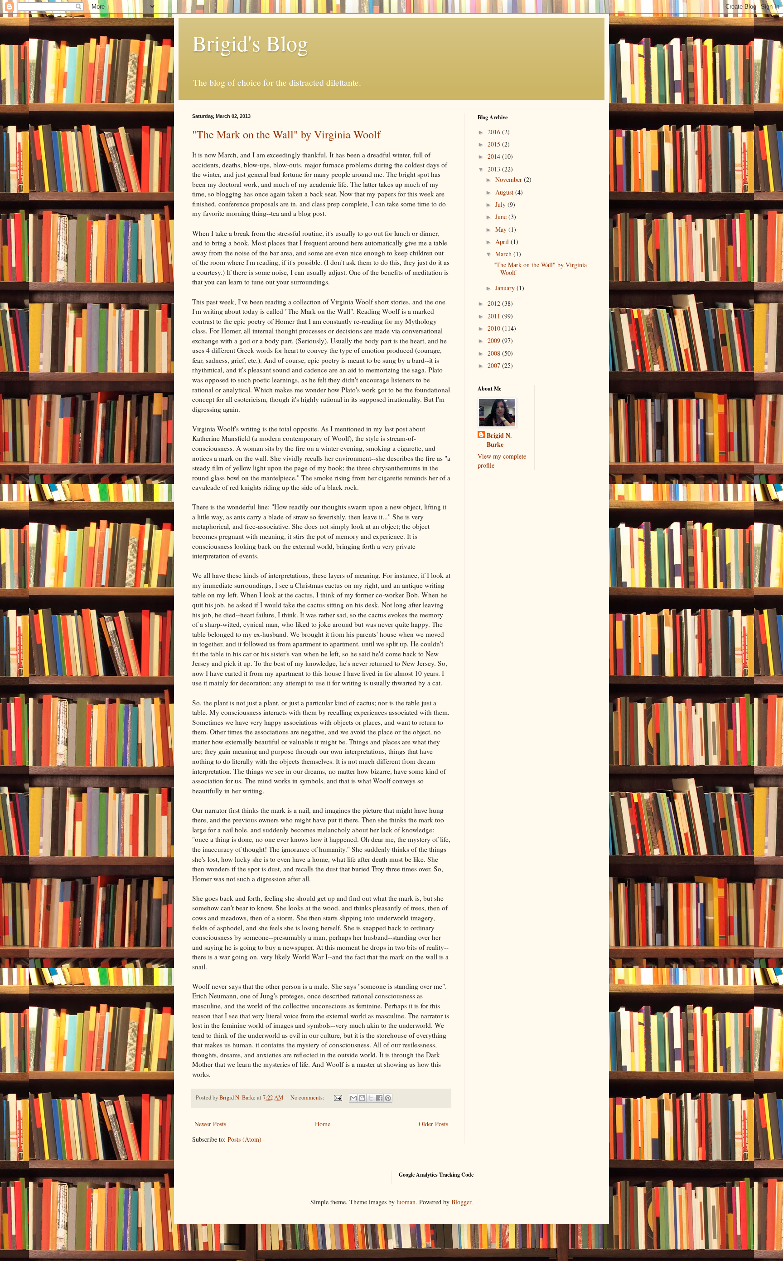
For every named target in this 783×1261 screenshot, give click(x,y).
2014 (495, 156)
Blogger (461, 1201)
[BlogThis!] (362, 1098)
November (509, 179)
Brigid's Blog (250, 42)
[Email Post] (337, 1097)
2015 (495, 144)
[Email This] (353, 1098)
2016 (495, 131)
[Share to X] (370, 1098)
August (505, 192)
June (501, 216)
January (506, 287)
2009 (495, 340)
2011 (495, 316)
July (501, 204)
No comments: (308, 1097)
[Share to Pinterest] (387, 1098)
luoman (406, 1201)
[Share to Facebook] (379, 1098)
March (504, 253)
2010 (495, 328)
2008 (495, 353)
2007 (495, 365)
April (503, 241)
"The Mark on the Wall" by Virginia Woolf (286, 134)
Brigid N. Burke (499, 440)
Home (322, 1123)
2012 (495, 303)
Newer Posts (210, 1123)
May (501, 229)
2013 (495, 169)
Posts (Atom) (244, 1139)
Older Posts (433, 1123)
